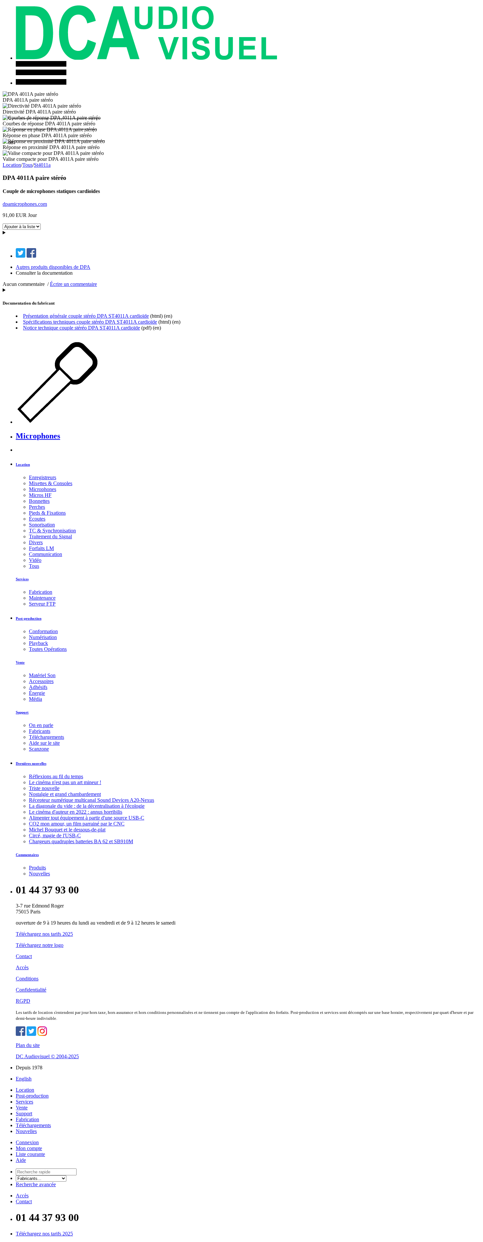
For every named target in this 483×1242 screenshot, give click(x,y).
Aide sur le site (44, 743)
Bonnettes (39, 501)
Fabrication (40, 592)
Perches (37, 507)
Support (22, 712)
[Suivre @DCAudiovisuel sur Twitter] (31, 1034)
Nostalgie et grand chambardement (65, 794)
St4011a (42, 165)
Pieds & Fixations (47, 513)
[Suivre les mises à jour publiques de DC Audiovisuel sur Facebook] (20, 1034)
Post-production (28, 618)
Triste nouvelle (44, 788)
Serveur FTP (42, 604)
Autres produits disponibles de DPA (53, 267)
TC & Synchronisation (52, 530)
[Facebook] (31, 256)
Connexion (27, 1142)
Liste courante (30, 1154)
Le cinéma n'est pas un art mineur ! (65, 782)
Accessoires (41, 681)
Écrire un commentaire (73, 284)
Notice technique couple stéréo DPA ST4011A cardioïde (81, 328)
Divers (36, 542)
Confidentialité (31, 990)
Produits (37, 867)
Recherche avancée (36, 1184)
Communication (45, 554)
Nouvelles (39, 873)
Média (35, 699)
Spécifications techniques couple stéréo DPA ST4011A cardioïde (90, 322)
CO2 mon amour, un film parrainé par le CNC (77, 823)
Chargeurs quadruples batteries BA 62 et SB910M (81, 841)
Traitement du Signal (50, 536)
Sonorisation (42, 524)
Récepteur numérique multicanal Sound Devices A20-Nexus (91, 800)
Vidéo (35, 560)
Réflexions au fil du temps (56, 776)
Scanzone (39, 749)
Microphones (38, 436)
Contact (24, 956)
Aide (21, 1160)
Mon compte (29, 1148)
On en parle (41, 725)
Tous (27, 165)
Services (22, 579)
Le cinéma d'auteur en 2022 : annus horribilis (75, 812)
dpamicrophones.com (25, 204)
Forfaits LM (41, 548)
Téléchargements (46, 737)
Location (12, 165)
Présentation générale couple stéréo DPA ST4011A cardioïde (86, 316)
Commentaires (27, 855)
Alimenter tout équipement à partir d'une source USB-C (86, 818)
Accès (22, 967)
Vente (20, 662)
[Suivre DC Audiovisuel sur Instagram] (42, 1034)
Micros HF (40, 495)
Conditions (27, 978)
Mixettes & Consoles (50, 483)
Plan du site (28, 1045)
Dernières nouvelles (31, 763)
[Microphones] (72, 422)
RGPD (23, 1001)
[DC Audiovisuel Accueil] (146, 58)
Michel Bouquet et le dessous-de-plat (67, 829)
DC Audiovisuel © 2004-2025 (47, 1056)
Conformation (43, 631)
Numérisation (43, 637)
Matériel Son (42, 675)
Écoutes (37, 519)
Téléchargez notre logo (39, 945)
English (24, 1078)
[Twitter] (20, 256)
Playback (38, 643)
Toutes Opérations (48, 649)
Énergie (37, 693)
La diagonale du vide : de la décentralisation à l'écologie (87, 806)
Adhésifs (38, 687)
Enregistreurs (42, 477)
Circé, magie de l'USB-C (55, 835)
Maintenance (42, 598)
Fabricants (39, 731)
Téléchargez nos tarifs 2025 (44, 934)
